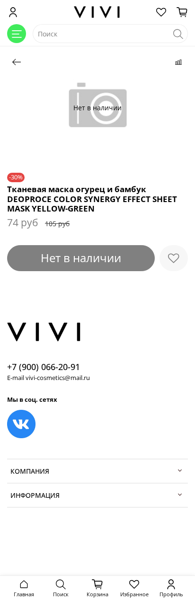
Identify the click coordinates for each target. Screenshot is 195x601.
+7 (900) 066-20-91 (43, 366)
